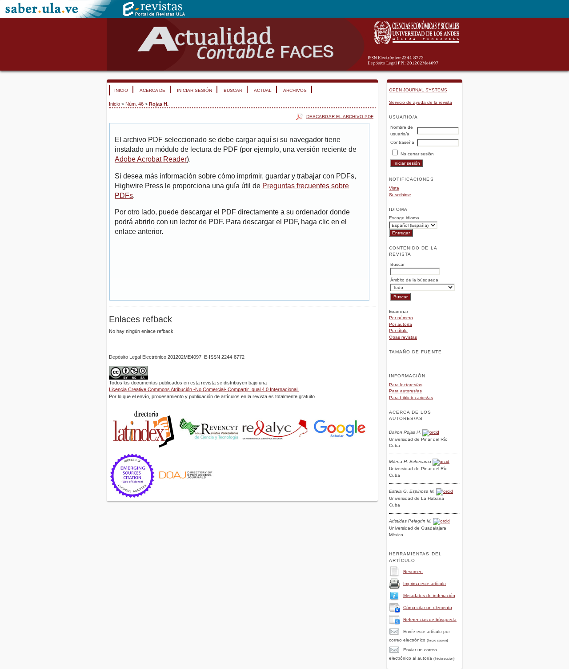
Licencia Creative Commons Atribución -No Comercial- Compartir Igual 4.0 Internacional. (204, 389)
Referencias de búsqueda (430, 619)
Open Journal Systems (418, 89)
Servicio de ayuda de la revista (420, 102)
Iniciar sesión (194, 90)
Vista (394, 188)
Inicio (121, 90)
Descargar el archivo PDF (339, 116)
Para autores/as (405, 390)
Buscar (233, 90)
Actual (263, 90)
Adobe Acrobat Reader (151, 159)
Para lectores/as (405, 384)
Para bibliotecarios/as (411, 397)
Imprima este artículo (424, 583)
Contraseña (402, 142)
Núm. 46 (134, 104)
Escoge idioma (404, 217)
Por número (401, 317)
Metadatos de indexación (429, 595)
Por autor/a (400, 324)
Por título (398, 330)
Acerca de (152, 90)
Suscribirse (400, 194)
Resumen (413, 571)
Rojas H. (158, 104)
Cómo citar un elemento (427, 607)
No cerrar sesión (417, 153)
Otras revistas (403, 337)
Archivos (295, 90)
